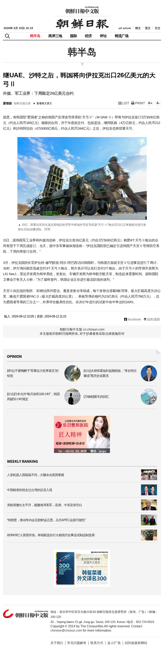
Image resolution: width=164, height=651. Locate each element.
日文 (157, 28)
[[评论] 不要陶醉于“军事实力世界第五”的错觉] (44, 380)
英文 (148, 28)
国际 (73, 36)
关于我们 (56, 643)
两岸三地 (55, 36)
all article (125, 28)
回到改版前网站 (136, 643)
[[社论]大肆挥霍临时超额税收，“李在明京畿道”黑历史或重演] (120, 380)
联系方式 (96, 643)
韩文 (138, 28)
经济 (88, 36)
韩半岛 (35, 36)
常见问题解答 (76, 643)
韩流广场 (122, 36)
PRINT (139, 103)
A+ (150, 103)
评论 (103, 36)
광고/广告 (114, 643)
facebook (134, 319)
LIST (125, 103)
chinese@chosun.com (66, 630)
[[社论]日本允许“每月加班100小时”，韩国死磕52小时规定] (44, 403)
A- (158, 103)
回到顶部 (153, 319)
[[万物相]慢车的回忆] (120, 403)
